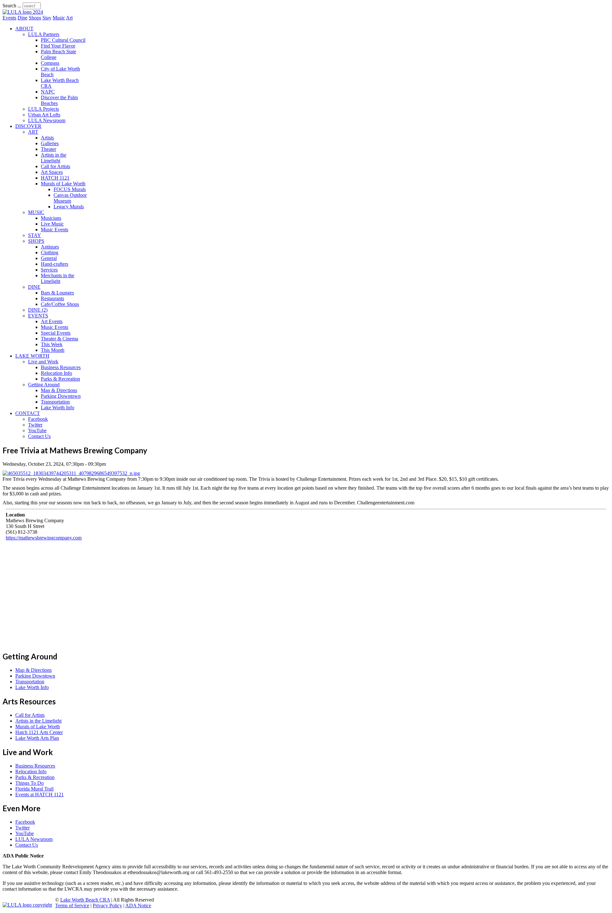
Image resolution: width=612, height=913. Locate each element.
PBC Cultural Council (63, 40)
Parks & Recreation (60, 379)
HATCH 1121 (55, 178)
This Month (52, 350)
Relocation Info (56, 373)
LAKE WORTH (32, 356)
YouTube (37, 430)
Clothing (49, 252)
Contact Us (39, 436)
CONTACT (27, 413)
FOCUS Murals (70, 189)
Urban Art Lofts (44, 114)
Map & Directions (59, 390)
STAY (34, 235)
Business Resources (61, 367)
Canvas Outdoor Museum (70, 198)
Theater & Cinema (59, 338)
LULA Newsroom (46, 120)
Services (49, 269)
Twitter (35, 424)
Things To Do (29, 783)
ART (33, 132)
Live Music (52, 223)
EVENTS (38, 315)
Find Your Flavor (58, 45)
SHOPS (36, 241)
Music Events (54, 229)
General (49, 258)
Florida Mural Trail (34, 788)
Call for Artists (55, 166)
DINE (34, 287)
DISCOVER (28, 126)
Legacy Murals (69, 206)
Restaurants (52, 298)
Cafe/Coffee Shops (60, 304)
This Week (51, 344)
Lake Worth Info (57, 407)
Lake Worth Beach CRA (85, 899)
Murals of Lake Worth (63, 183)
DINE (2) (37, 310)
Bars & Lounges (57, 292)
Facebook (38, 419)
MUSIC (36, 212)
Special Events (55, 333)
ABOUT (24, 28)
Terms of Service (72, 905)
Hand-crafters (54, 264)
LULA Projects (43, 109)
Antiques (50, 246)
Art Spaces (52, 172)
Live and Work (43, 361)
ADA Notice (138, 905)
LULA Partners (43, 34)
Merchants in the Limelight (57, 278)
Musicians (51, 218)
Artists (47, 137)
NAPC (48, 91)
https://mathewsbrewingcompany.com (44, 537)
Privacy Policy (107, 905)
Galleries (50, 143)
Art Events (51, 321)
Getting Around (44, 384)
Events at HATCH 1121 (39, 794)
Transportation (55, 402)
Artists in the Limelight (53, 157)
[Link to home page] (23, 12)
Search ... (12, 5)
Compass (50, 63)
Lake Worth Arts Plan (37, 738)
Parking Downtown (61, 396)
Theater (48, 149)
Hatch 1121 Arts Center (39, 732)
